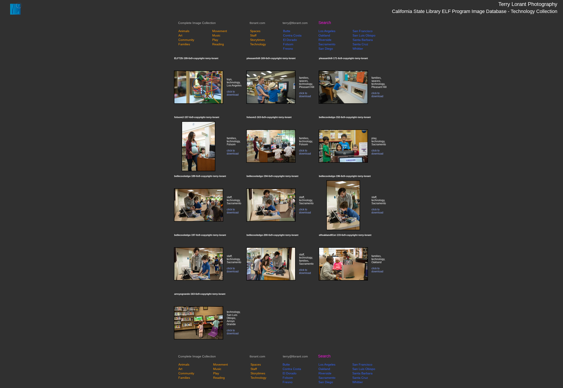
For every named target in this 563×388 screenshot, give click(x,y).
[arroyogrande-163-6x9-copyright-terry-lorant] (198, 338)
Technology (258, 44)
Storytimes (257, 40)
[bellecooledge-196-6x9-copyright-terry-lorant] (343, 229)
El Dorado (290, 40)
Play (215, 40)
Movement (219, 31)
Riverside (324, 40)
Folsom (288, 44)
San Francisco (363, 31)
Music (216, 35)
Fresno (288, 48)
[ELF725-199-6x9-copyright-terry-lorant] (198, 103)
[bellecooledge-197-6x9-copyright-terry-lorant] (198, 279)
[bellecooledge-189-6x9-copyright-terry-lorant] (198, 220)
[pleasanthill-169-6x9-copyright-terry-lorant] (271, 103)
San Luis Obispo (364, 35)
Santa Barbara (363, 40)
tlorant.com (257, 23)
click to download (233, 93)
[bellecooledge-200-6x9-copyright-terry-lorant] (271, 279)
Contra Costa (292, 35)
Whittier (358, 48)
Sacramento (326, 44)
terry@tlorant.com (295, 23)
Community (186, 40)
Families (184, 44)
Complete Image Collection (197, 23)
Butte (286, 31)
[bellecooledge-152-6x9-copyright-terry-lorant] (343, 161)
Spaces (255, 31)
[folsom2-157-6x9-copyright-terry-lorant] (198, 170)
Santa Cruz (360, 44)
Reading (218, 44)
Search (324, 22)
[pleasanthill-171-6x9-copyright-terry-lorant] (343, 103)
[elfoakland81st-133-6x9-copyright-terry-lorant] (343, 279)
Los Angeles (326, 31)
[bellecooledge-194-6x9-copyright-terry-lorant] (271, 220)
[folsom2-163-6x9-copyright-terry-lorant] (271, 161)
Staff (253, 35)
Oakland (324, 35)
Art (180, 35)
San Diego (325, 48)
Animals (183, 31)
